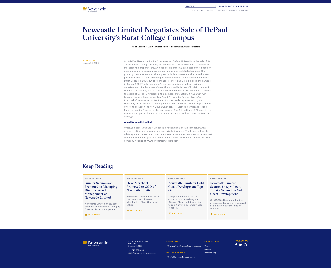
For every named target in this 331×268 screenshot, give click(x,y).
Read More (94, 215)
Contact (207, 246)
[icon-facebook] (236, 244)
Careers (207, 249)
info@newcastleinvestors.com (143, 253)
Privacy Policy (210, 252)
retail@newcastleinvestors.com (182, 257)
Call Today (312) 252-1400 (233, 6)
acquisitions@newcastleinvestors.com (185, 246)
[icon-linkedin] (240, 244)
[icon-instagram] (245, 244)
